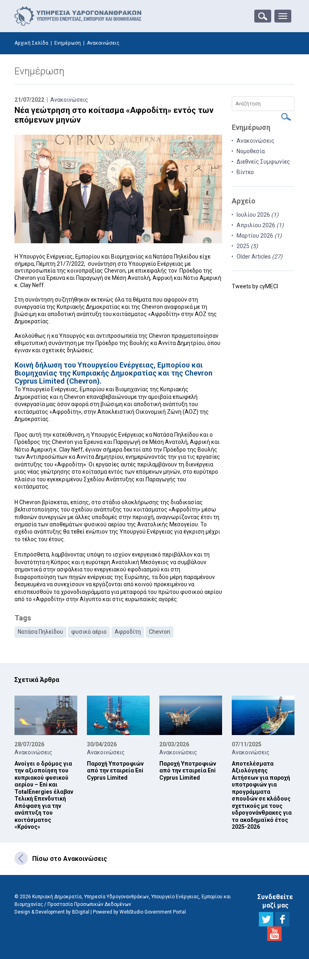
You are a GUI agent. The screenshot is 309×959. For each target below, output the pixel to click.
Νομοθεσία (251, 151)
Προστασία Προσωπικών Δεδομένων (89, 904)
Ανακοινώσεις (69, 100)
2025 (247, 246)
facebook (282, 919)
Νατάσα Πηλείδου (40, 631)
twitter (266, 919)
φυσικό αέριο (89, 631)
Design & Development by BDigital (51, 912)
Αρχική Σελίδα (31, 43)
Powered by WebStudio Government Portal (139, 912)
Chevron (159, 631)
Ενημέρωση (67, 43)
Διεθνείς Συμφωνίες (263, 161)
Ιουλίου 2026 (257, 215)
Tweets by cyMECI (255, 286)
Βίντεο (245, 172)
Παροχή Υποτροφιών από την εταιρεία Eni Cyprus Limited (115, 770)
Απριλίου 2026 (260, 225)
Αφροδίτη (128, 631)
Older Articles (259, 256)
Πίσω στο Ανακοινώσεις (69, 858)
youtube (274, 933)
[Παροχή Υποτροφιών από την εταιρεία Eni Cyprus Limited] (118, 715)
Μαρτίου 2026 (259, 235)
